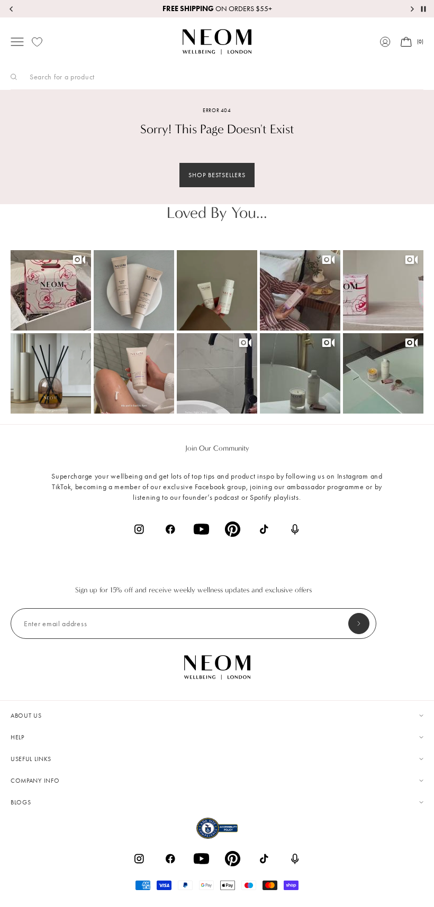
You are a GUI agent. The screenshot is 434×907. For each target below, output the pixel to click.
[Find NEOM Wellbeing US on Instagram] (139, 529)
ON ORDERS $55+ (217, 8)
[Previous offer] (11, 9)
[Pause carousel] (423, 9)
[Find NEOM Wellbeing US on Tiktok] (264, 529)
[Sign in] (385, 41)
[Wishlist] (37, 42)
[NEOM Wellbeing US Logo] (217, 42)
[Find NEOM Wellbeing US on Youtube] (201, 529)
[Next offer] (411, 9)
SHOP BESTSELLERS (217, 175)
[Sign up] (358, 623)
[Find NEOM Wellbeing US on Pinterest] (232, 529)
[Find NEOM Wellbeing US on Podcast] (295, 529)
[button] (51, 290)
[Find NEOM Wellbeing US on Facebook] (170, 529)
